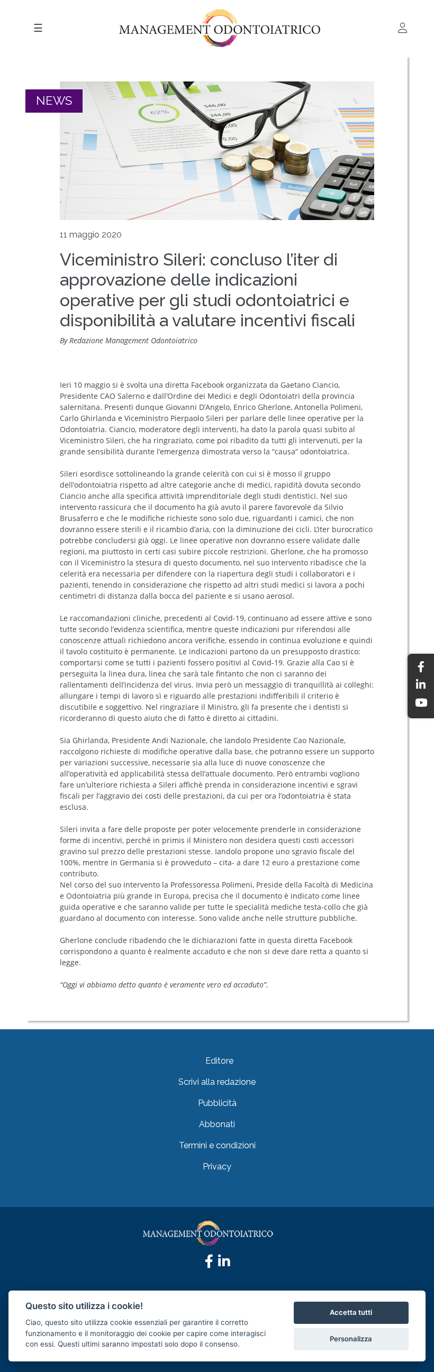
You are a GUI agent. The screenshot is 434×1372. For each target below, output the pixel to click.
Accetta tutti (351, 1312)
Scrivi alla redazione (217, 1082)
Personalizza (351, 1338)
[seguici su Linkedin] (224, 1264)
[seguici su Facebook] (209, 1264)
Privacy (217, 1166)
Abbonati (217, 1124)
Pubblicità (217, 1103)
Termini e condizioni (217, 1145)
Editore (219, 1061)
